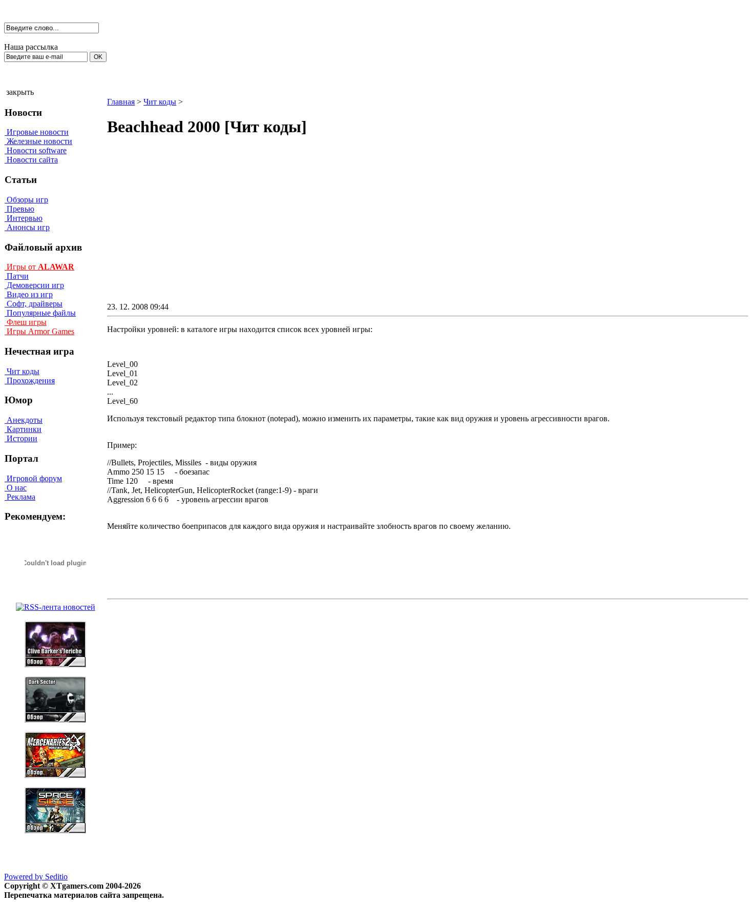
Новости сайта (31, 159)
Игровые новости (37, 132)
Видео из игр (29, 294)
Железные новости (38, 141)
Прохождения (30, 380)
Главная (121, 101)
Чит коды (22, 371)
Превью (19, 208)
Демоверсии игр (34, 285)
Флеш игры (26, 322)
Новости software (36, 150)
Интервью (24, 218)
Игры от (39, 266)
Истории (21, 438)
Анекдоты (24, 420)
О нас (16, 487)
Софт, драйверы (33, 303)
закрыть (20, 92)
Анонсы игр (27, 227)
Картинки (23, 429)
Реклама (20, 496)
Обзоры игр (26, 199)
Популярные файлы (40, 313)
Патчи (17, 276)
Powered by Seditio (36, 876)
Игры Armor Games (39, 331)
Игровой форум (33, 478)
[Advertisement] (341, 228)
